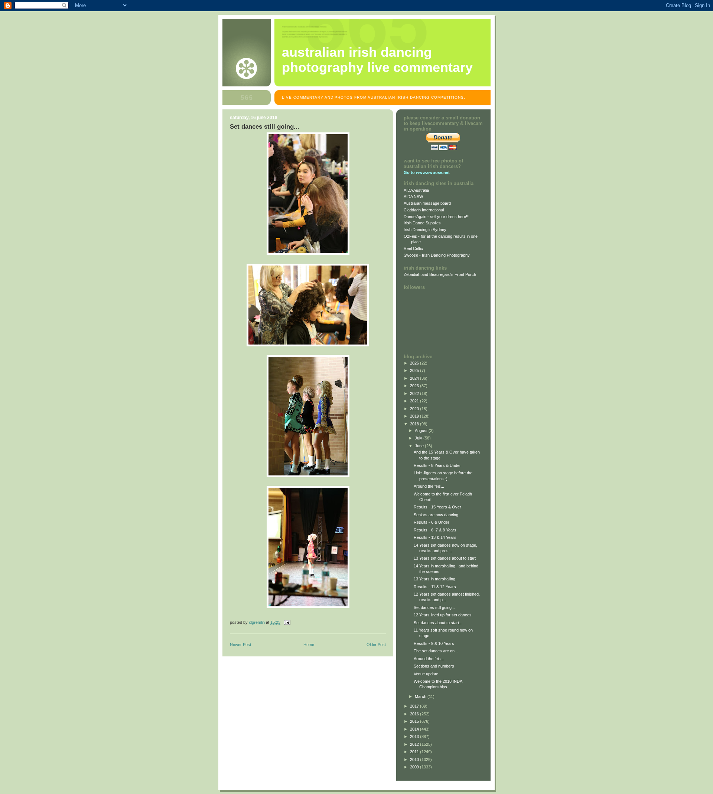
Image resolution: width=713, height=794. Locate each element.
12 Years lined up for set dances (443, 615)
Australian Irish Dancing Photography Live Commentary (377, 60)
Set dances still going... (434, 607)
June (420, 446)
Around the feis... (429, 486)
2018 (415, 424)
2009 (415, 767)
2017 (415, 706)
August (422, 430)
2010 (415, 759)
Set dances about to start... (438, 622)
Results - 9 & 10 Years (434, 643)
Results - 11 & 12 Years (435, 586)
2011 (415, 751)
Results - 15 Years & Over (437, 507)
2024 (415, 378)
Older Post (376, 644)
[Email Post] (286, 622)
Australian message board (427, 203)
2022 (415, 393)
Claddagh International (424, 210)
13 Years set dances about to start (445, 558)
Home (308, 644)
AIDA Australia (416, 190)
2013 (415, 736)
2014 (415, 729)
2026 (415, 363)
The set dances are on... (436, 651)
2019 (415, 416)
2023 (415, 385)
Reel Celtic (413, 248)
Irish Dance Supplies (422, 223)
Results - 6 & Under (431, 522)
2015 (415, 721)
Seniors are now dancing (436, 515)
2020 (415, 408)
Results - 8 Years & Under (437, 465)
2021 (415, 401)
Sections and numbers (434, 666)
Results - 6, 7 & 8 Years (435, 530)
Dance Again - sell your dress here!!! (436, 216)
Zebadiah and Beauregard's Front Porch (440, 274)
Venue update (426, 674)
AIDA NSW (413, 196)
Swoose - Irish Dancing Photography (437, 255)
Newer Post (240, 644)
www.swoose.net (433, 172)
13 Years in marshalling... (436, 579)
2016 (415, 714)
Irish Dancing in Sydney (425, 229)
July (419, 438)
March (421, 696)
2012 (415, 744)
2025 (415, 370)
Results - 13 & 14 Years (435, 537)
